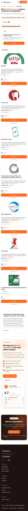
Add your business (6, 492)
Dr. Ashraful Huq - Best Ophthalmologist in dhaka (14, 288)
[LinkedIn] (9, 460)
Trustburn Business (6, 487)
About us (4, 478)
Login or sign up (5, 499)
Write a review (14, 86)
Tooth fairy (4, 251)
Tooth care (4, 102)
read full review (18, 72)
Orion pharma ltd (6, 214)
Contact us (4, 480)
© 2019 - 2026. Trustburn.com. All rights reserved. (13, 505)
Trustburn (6, 451)
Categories (3, 6)
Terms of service (13, 508)
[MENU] (2, 2)
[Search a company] (18, 2)
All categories (5, 466)
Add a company (5, 471)
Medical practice (11, 6)
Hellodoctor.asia (6, 139)
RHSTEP (3, 66)
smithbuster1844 (5, 185)
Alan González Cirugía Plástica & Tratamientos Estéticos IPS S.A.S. (11, 176)
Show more (6, 330)
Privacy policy (5, 508)
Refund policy (21, 508)
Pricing (3, 490)
